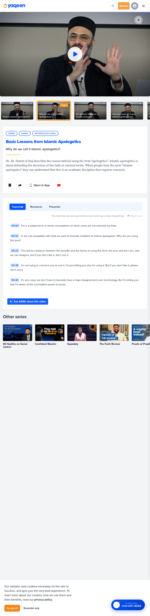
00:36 (14, 265)
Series (11, 133)
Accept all (12, 608)
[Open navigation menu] (143, 6)
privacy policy (43, 599)
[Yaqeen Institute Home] (14, 6)
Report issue (136, 215)
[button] (75, 54)
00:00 (15, 225)
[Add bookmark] (10, 185)
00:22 (14, 250)
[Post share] (20, 185)
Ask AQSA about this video (30, 301)
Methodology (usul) (45, 133)
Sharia (24, 133)
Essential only (31, 608)
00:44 (14, 280)
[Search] (113, 6)
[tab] (18, 207)
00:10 (14, 236)
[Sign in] (134, 6)
